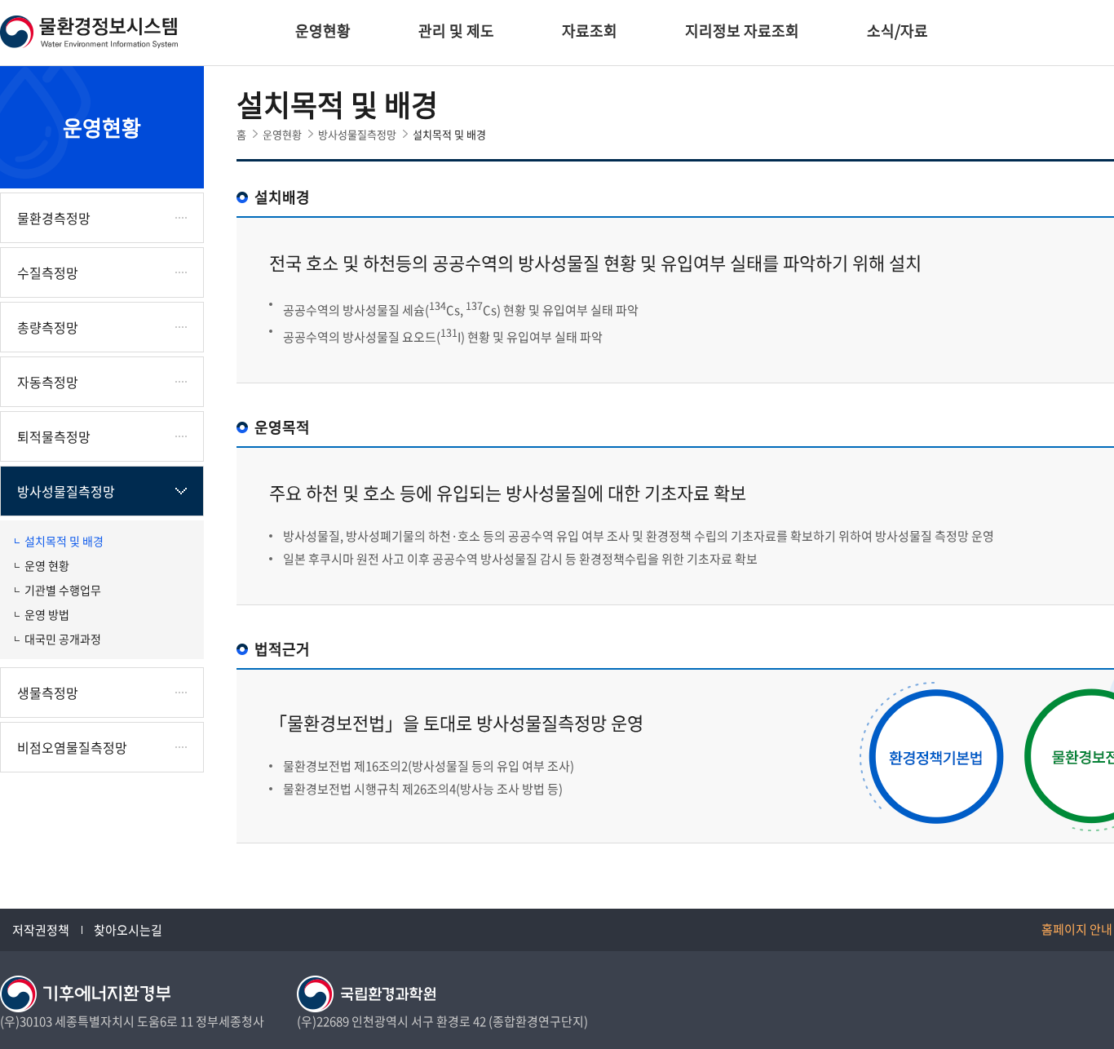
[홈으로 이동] (89, 30)
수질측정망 (47, 272)
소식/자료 (897, 31)
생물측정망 (47, 692)
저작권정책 (40, 930)
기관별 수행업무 (62, 590)
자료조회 (589, 31)
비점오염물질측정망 (72, 747)
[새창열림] (85, 993)
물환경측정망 (54, 218)
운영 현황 (46, 565)
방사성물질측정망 (66, 491)
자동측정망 (47, 382)
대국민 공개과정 (62, 639)
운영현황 (323, 31)
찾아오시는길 (128, 930)
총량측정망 (47, 327)
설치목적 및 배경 (64, 541)
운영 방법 (46, 614)
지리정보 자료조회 (742, 31)
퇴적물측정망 (54, 436)
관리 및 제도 (456, 31)
